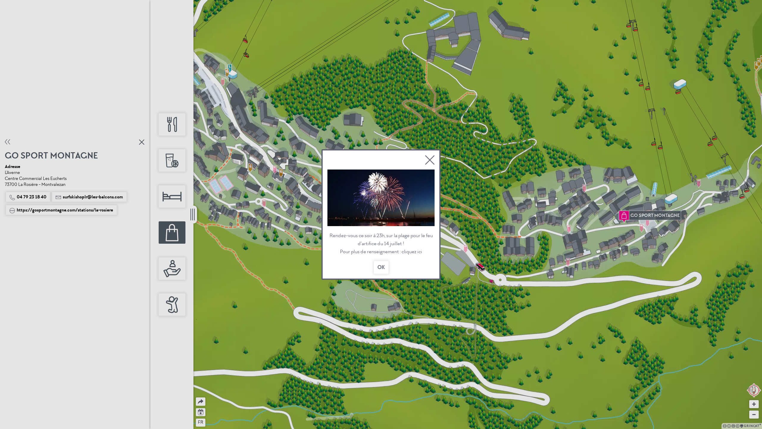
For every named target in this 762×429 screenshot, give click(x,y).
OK (381, 267)
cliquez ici (412, 251)
